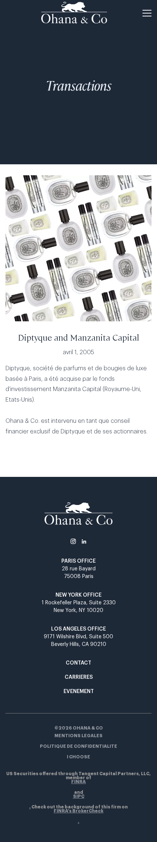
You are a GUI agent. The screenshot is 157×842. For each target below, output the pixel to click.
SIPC (78, 797)
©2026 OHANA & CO (78, 728)
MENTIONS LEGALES (78, 736)
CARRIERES (79, 677)
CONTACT (78, 663)
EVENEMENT (79, 691)
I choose (78, 757)
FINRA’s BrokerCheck (78, 811)
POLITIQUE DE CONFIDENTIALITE (78, 747)
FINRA (78, 782)
